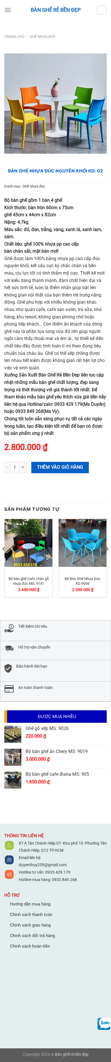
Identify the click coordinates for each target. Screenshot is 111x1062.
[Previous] (4, 560)
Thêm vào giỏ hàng (60, 467)
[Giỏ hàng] (101, 10)
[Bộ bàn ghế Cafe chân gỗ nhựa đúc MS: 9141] (28, 543)
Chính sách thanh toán (31, 914)
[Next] (107, 560)
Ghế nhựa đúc (43, 36)
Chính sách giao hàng (30, 925)
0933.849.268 (64, 879)
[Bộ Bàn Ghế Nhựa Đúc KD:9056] (82, 543)
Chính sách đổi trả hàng (32, 935)
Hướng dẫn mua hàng (30, 904)
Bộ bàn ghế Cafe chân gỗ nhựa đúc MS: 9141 (29, 581)
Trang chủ (14, 36)
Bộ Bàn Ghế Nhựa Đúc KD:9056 (82, 581)
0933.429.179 (57, 872)
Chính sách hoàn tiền (30, 946)
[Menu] (7, 10)
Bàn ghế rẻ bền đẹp (56, 10)
